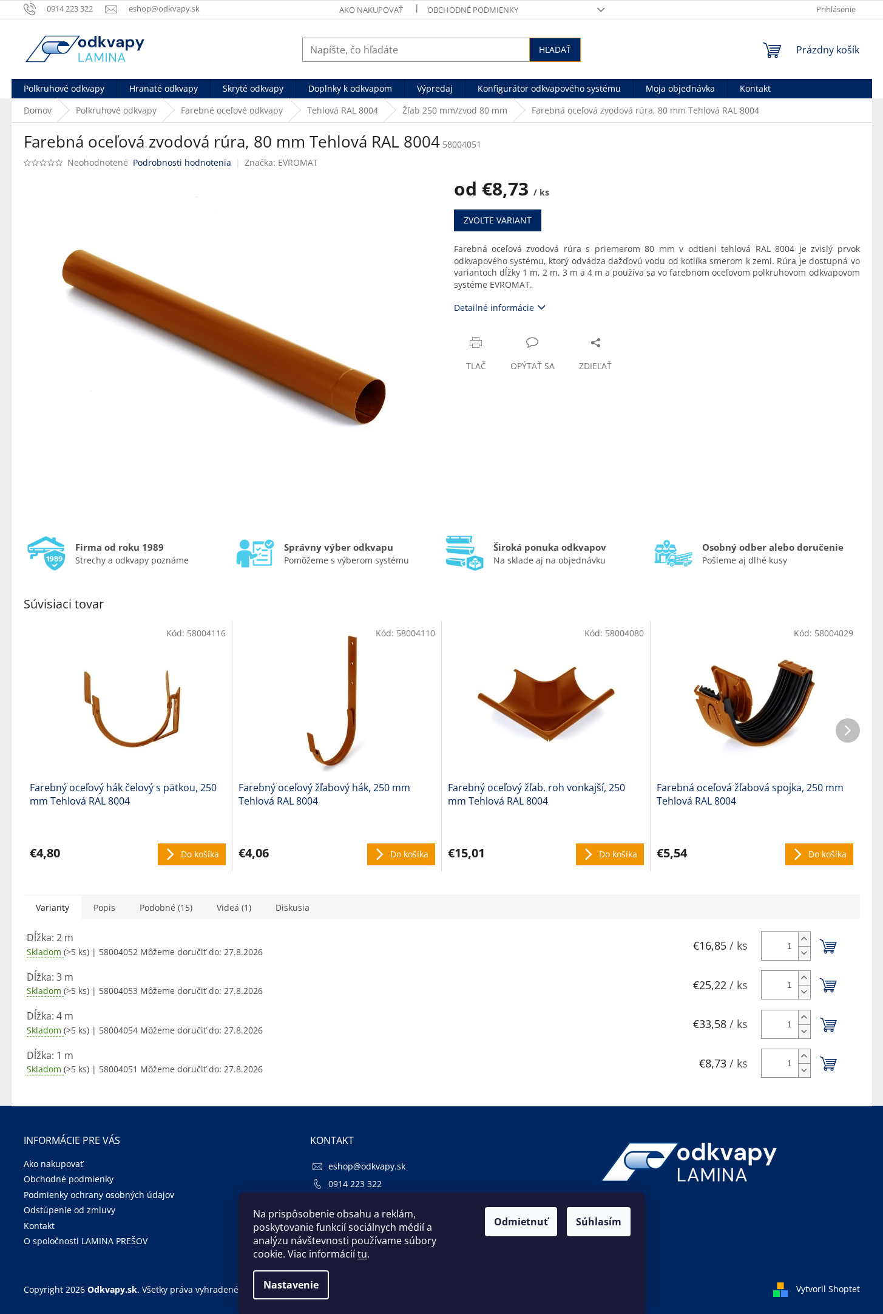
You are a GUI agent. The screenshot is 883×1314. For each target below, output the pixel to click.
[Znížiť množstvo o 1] (804, 953)
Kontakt (39, 1225)
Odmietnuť (521, 1221)
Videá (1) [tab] (234, 907)
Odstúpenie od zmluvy (69, 1210)
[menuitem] (64, 88)
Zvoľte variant (498, 220)
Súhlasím (598, 1221)
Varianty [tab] (52, 907)
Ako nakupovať (371, 9)
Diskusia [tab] (293, 907)
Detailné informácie (494, 307)
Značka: (281, 162)
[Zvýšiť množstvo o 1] (804, 939)
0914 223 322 (355, 1184)
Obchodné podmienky (472, 9)
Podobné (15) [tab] (166, 907)
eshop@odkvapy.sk (366, 1166)
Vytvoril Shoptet (828, 1289)
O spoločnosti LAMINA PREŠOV (85, 1241)
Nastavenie (291, 1285)
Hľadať (555, 49)
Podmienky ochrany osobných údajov (99, 1194)
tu (362, 1254)
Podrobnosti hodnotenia (182, 162)
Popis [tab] (104, 907)
